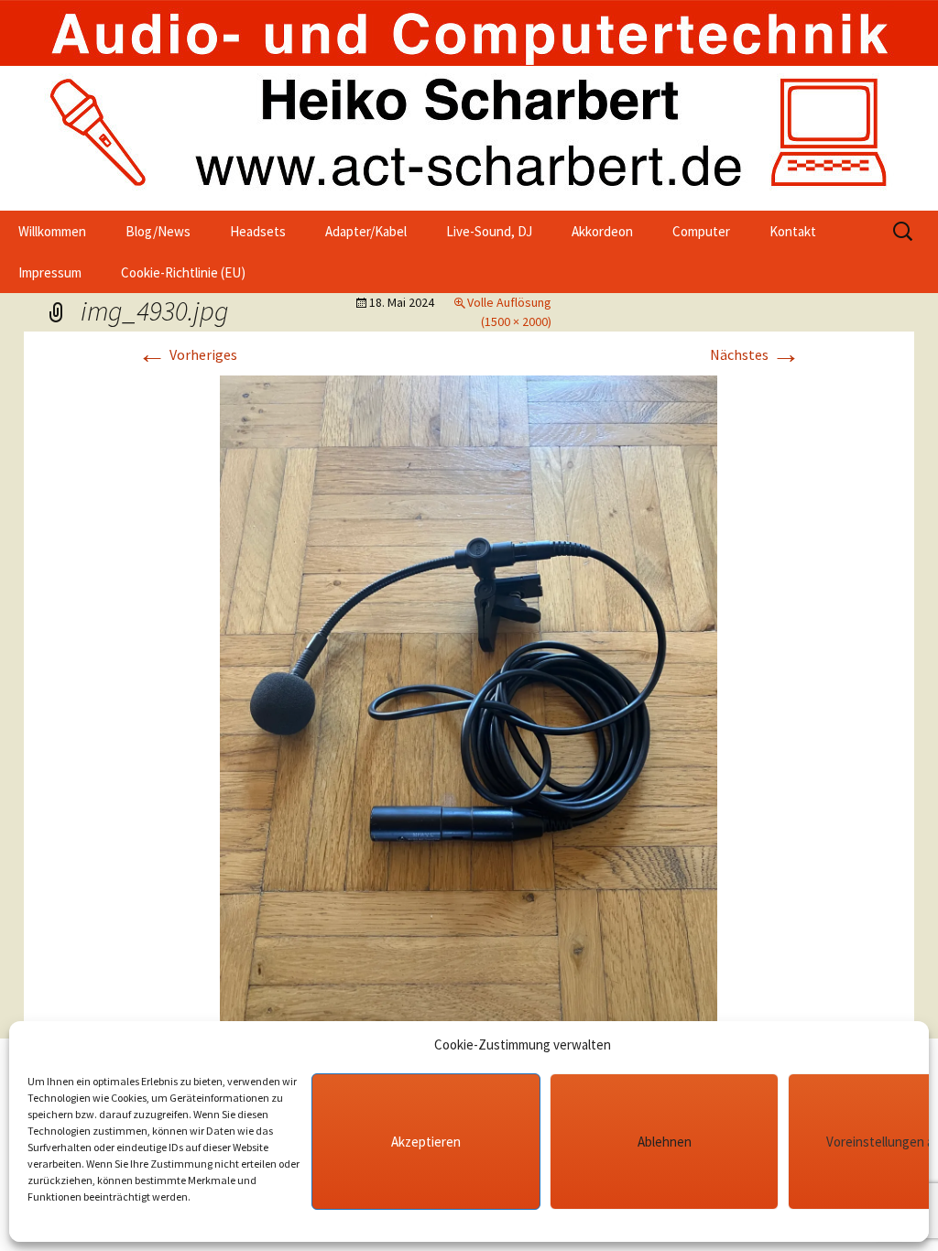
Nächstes (755, 354)
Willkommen (52, 231)
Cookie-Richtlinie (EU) (183, 272)
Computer (701, 231)
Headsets (258, 231)
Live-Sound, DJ (489, 231)
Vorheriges (187, 354)
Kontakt (792, 231)
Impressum (50, 272)
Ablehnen (665, 1141)
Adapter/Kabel (366, 231)
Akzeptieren (426, 1141)
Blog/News (158, 231)
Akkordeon (602, 231)
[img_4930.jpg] (468, 705)
